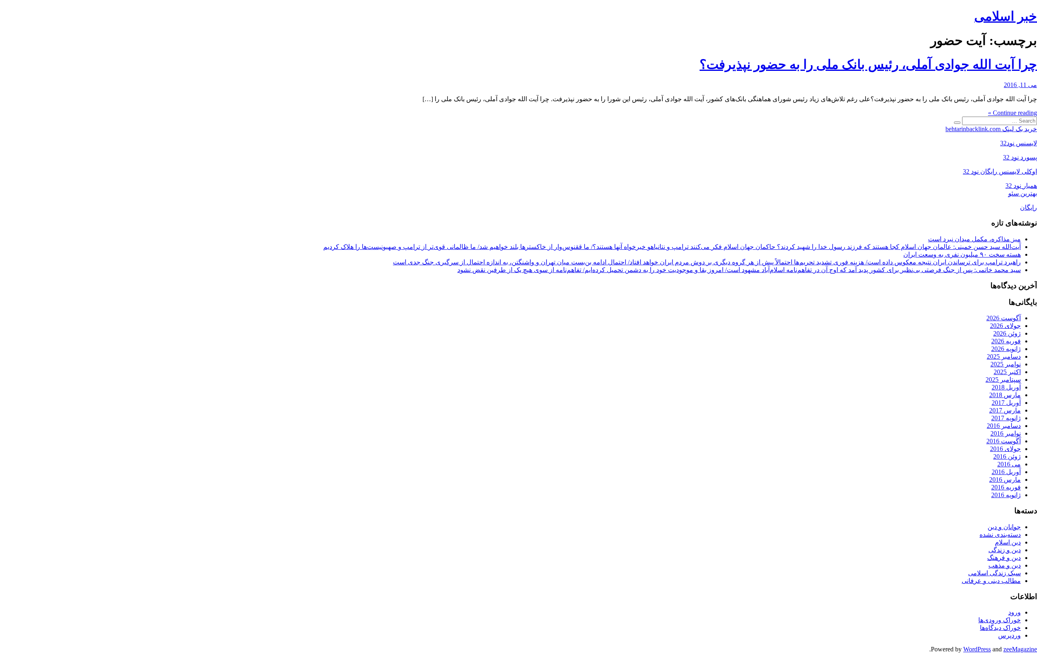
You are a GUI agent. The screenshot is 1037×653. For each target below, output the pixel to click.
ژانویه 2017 (1006, 418)
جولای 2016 (1005, 448)
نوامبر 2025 (1005, 364)
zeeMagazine (1020, 649)
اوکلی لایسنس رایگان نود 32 (1000, 171)
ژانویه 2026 (1006, 348)
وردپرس (1009, 635)
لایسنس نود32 (1018, 143)
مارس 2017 (1005, 410)
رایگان (1028, 207)
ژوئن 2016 (1007, 456)
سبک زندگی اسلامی (994, 573)
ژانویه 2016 (1006, 494)
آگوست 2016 (1003, 441)
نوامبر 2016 (1005, 433)
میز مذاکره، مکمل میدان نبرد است (974, 239)
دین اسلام (1008, 542)
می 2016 (1009, 464)
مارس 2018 (1005, 394)
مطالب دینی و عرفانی (991, 580)
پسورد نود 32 (1020, 157)
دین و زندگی (1004, 550)
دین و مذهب (1004, 565)
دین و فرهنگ (1004, 557)
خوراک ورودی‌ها (999, 620)
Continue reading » (1012, 112)
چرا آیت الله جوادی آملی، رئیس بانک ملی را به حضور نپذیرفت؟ (868, 64)
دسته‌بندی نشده (1000, 534)
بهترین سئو (1022, 193)
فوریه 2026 (1006, 341)
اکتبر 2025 (1007, 371)
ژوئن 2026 (1007, 333)
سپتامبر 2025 (1003, 379)
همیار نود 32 (1021, 185)
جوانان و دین (1004, 526)
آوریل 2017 (1006, 402)
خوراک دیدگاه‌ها (1000, 627)
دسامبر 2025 (1004, 356)
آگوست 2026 (1003, 318)
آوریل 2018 (1006, 387)
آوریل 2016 (1006, 471)
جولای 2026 (1005, 325)
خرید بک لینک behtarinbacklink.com (991, 128)
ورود (1014, 612)
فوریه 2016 (1006, 487)
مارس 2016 (1005, 479)
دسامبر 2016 (1004, 425)
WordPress (977, 649)
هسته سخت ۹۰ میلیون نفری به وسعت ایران (962, 254)
